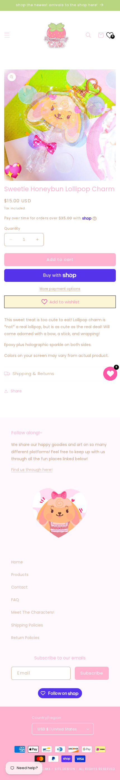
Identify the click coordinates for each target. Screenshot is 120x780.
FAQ (15, 600)
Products (19, 574)
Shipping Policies (27, 625)
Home (17, 562)
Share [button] (16, 391)
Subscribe (91, 673)
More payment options (60, 288)
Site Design (65, 769)
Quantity (12, 228)
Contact (19, 587)
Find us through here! (31, 469)
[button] (7, 35)
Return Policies (25, 637)
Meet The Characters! (32, 612)
